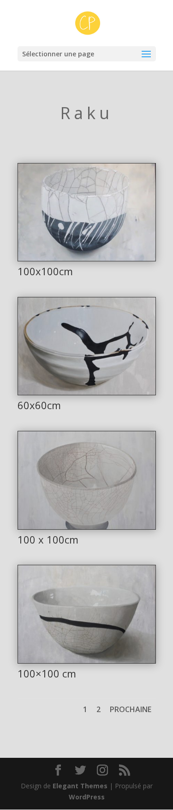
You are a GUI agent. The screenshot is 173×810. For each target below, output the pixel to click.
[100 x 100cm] (86, 526)
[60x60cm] (86, 392)
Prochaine (130, 709)
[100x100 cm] (86, 660)
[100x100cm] (86, 258)
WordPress (87, 796)
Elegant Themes (80, 785)
